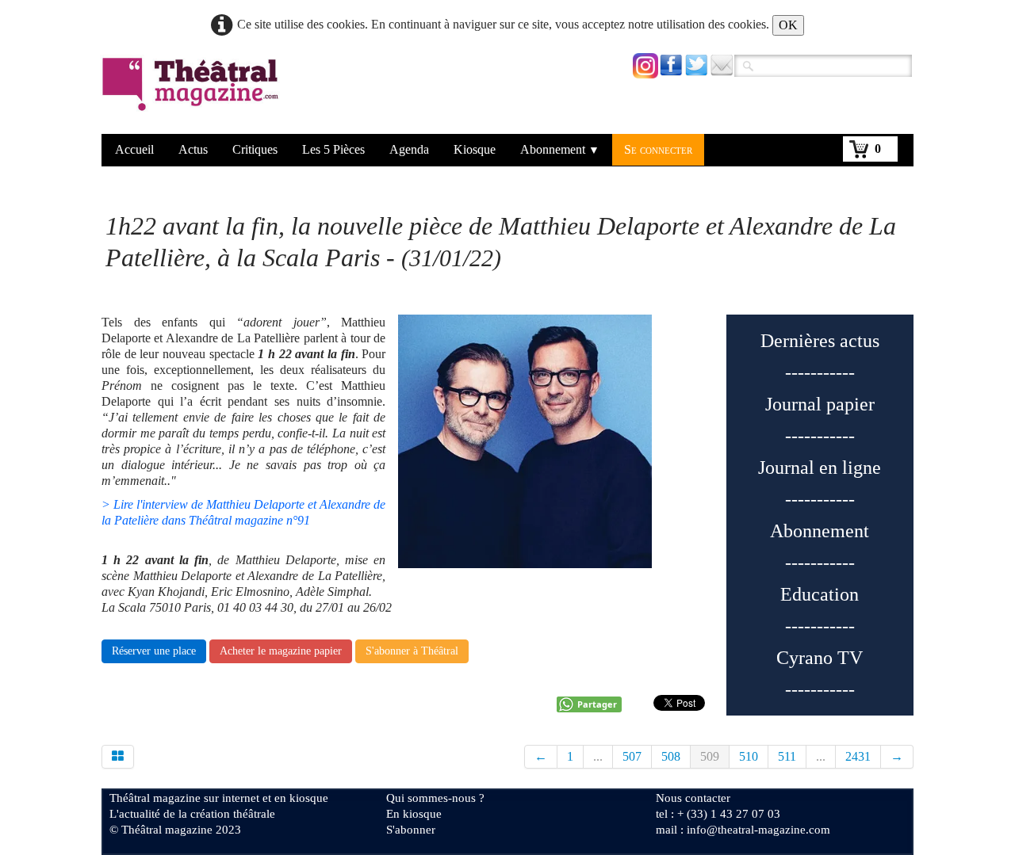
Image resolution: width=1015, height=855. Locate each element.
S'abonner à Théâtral (412, 651)
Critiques (255, 149)
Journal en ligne (819, 467)
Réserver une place (154, 651)
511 (787, 756)
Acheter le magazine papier (281, 651)
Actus (193, 149)
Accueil (134, 149)
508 (670, 756)
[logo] (193, 94)
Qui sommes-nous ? (435, 798)
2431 (858, 756)
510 (748, 756)
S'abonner (410, 829)
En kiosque (414, 813)
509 (709, 756)
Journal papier (820, 404)
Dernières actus (819, 340)
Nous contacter (693, 798)
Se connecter (658, 149)
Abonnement (559, 149)
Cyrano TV (819, 657)
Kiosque (475, 149)
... (598, 756)
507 (632, 756)
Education (819, 594)
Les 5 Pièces (333, 149)
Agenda (409, 149)
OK (788, 25)
